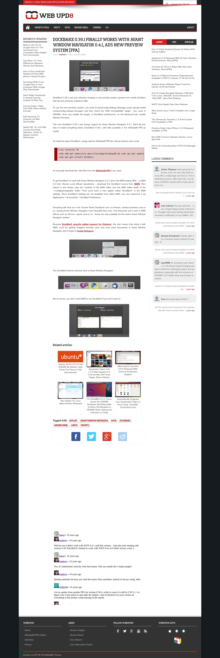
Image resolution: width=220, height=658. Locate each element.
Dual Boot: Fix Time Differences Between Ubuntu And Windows (33, 63)
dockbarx (125, 420)
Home (27, 27)
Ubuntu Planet (76, 635)
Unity (57, 27)
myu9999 (165, 263)
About (190, 27)
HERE (137, 184)
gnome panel (61, 425)
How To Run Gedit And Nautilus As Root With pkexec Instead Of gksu (34, 74)
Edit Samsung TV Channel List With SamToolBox (31, 119)
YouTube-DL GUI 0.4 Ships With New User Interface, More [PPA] (172, 68)
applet (73, 420)
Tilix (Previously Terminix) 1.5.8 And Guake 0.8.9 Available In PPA (172, 120)
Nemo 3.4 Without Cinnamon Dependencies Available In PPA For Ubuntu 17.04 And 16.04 (173, 76)
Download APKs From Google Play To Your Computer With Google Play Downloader (34, 86)
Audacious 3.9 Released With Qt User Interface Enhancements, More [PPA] (174, 59)
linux (74, 425)
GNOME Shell (81, 27)
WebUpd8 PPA (103, 170)
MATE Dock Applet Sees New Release (170, 104)
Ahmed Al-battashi (170, 236)
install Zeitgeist (85, 231)
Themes (97, 27)
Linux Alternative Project (81, 644)
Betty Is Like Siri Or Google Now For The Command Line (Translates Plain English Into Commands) (35, 50)
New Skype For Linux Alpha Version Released (70, 402)
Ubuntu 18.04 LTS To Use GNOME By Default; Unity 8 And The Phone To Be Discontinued (70, 368)
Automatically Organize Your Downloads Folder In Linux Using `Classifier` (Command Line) (128, 403)
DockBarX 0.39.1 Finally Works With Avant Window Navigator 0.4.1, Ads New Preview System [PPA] (98, 45)
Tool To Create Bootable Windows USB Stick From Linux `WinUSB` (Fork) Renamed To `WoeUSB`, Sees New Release (172, 95)
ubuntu (85, 425)
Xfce (67, 27)
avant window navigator (94, 420)
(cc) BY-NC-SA (37, 655)
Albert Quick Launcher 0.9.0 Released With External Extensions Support (128, 370)
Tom (163, 299)
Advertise (29, 640)
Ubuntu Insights (77, 630)
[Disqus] (99, 487)
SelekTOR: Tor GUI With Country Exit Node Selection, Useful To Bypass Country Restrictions (34, 132)
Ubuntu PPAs (42, 27)
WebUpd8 (49, 655)
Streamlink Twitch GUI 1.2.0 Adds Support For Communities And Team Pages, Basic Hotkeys (99, 373)
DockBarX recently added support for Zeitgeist (86, 224)
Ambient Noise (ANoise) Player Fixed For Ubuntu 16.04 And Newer (171, 85)
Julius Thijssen (169, 169)
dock (113, 420)
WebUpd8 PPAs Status (35, 635)
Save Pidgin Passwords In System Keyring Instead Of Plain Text (34, 97)
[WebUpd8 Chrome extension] (177, 643)
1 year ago (190, 196)
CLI (107, 27)
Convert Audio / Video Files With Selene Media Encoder (34, 108)
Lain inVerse (167, 206)
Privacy (28, 644)
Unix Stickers (76, 640)
